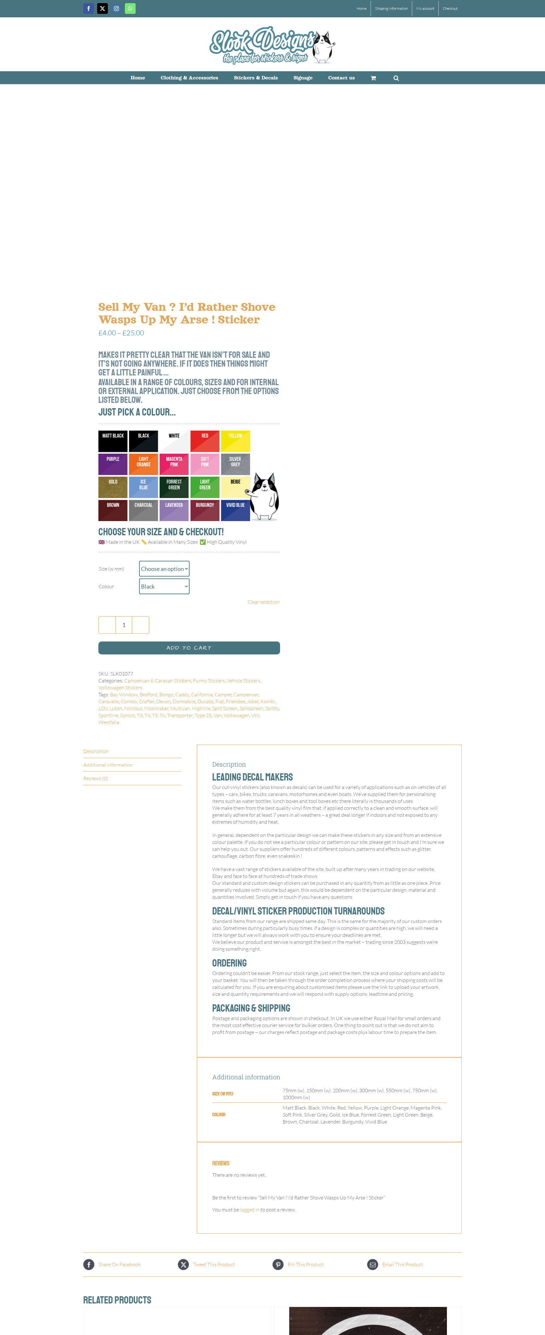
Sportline (108, 715)
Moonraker (156, 708)
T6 (162, 715)
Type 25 (203, 715)
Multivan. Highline (190, 708)
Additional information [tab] (108, 765)
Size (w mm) (111, 569)
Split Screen (224, 708)
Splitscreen (251, 708)
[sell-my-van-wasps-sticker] (174, 194)
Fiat (219, 701)
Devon (163, 701)
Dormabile (184, 701)
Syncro (127, 715)
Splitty (272, 708)
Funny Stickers (209, 680)
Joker (253, 701)
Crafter (146, 701)
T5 (155, 715)
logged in (250, 1209)
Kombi (268, 701)
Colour (106, 586)
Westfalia (108, 722)
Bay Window (124, 694)
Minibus (133, 708)
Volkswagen (236, 715)
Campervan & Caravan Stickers (157, 680)
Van (218, 715)
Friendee (235, 701)
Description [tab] (96, 751)
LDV (103, 708)
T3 (140, 715)
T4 (147, 715)
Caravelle (108, 701)
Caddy (182, 694)
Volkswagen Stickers (120, 687)
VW (255, 715)
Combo (129, 701)
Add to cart (189, 648)
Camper (222, 694)
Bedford (148, 694)
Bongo (166, 694)
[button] (396, 77)
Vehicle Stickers (243, 680)
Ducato (205, 701)
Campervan (246, 694)
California (202, 694)
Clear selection (264, 602)
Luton (115, 708)
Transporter (180, 715)
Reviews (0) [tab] (95, 778)
